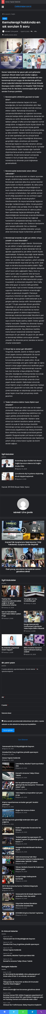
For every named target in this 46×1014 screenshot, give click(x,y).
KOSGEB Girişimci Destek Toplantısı (29, 913)
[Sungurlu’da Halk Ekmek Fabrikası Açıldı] (8, 850)
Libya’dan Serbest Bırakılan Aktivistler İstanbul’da (26, 904)
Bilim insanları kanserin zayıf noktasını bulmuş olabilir (33, 650)
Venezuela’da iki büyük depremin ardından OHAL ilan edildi (28, 895)
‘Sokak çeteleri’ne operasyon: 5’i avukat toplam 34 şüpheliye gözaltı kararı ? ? (30, 839)
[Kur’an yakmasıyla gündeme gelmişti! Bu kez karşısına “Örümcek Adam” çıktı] (8, 786)
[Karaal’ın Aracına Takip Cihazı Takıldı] (8, 776)
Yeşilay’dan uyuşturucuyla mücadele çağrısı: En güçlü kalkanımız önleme (11, 602)
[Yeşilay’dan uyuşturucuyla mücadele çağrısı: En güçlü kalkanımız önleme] (12, 591)
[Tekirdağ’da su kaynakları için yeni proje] (8, 796)
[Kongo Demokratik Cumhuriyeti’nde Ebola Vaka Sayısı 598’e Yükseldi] (34, 616)
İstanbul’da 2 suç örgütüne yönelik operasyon (20, 752)
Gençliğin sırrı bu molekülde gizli (30, 600)
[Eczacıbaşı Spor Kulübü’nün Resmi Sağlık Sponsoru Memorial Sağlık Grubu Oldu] (7, 463)
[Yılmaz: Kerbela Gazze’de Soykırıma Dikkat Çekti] (8, 870)
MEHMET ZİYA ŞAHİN (11, 31)
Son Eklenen (23, 740)
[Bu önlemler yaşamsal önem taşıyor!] (12, 640)
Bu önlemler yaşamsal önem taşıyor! (10, 649)
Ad (3, 697)
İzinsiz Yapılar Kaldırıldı (12, 2)
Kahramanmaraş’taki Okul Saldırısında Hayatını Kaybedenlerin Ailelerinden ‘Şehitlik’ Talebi (30, 859)
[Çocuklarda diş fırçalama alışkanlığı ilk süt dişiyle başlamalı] (7, 476)
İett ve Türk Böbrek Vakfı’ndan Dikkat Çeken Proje (11, 614)
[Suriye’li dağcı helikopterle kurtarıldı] (8, 879)
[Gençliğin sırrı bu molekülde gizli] (34, 591)
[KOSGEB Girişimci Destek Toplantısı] (8, 916)
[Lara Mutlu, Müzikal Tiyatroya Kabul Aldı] (8, 767)
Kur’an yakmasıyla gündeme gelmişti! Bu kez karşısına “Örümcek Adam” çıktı (29, 785)
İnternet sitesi (6, 713)
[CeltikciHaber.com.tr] (23, 6)
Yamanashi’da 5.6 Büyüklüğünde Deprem (18, 746)
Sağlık (13, 14)
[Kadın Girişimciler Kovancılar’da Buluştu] (8, 831)
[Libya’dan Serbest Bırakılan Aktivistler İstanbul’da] (8, 906)
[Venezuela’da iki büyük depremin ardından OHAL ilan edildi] (8, 897)
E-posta (5, 705)
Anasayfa (7, 14)
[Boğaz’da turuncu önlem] (8, 813)
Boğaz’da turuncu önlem (25, 810)
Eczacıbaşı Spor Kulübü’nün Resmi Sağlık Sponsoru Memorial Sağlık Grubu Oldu (28, 463)
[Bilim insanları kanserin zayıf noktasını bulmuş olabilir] (34, 640)
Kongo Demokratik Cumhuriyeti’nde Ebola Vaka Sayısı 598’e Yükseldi (34, 626)
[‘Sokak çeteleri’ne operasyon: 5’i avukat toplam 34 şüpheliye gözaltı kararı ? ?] (8, 840)
